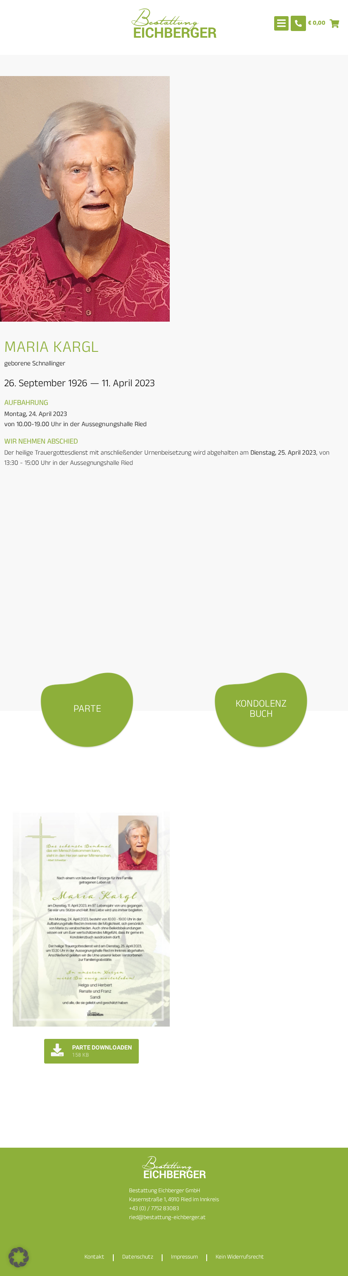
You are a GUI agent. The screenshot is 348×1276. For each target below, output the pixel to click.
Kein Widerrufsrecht (240, 1257)
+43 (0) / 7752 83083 (154, 1209)
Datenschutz (137, 1257)
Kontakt (94, 1257)
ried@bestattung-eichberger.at (167, 1218)
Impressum (184, 1257)
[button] (18, 1257)
